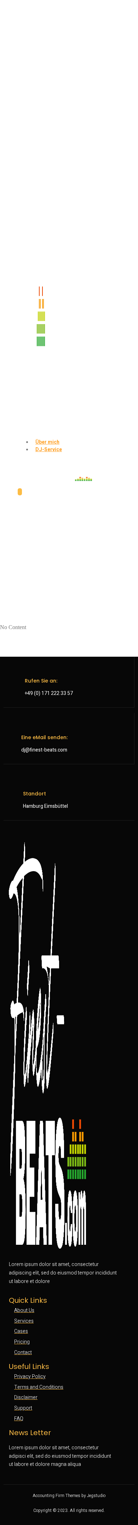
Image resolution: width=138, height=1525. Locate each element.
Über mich (47, 442)
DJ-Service (48, 449)
